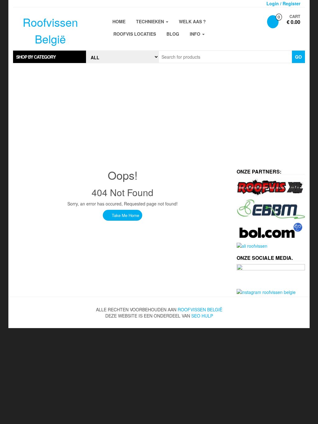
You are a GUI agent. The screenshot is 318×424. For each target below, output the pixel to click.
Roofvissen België (200, 309)
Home (118, 21)
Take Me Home (125, 215)
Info (196, 34)
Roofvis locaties (134, 34)
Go (298, 57)
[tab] (49, 57)
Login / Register (283, 3)
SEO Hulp (202, 316)
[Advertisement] (159, 113)
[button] (49, 57)
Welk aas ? (192, 21)
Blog (172, 34)
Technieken (150, 21)
